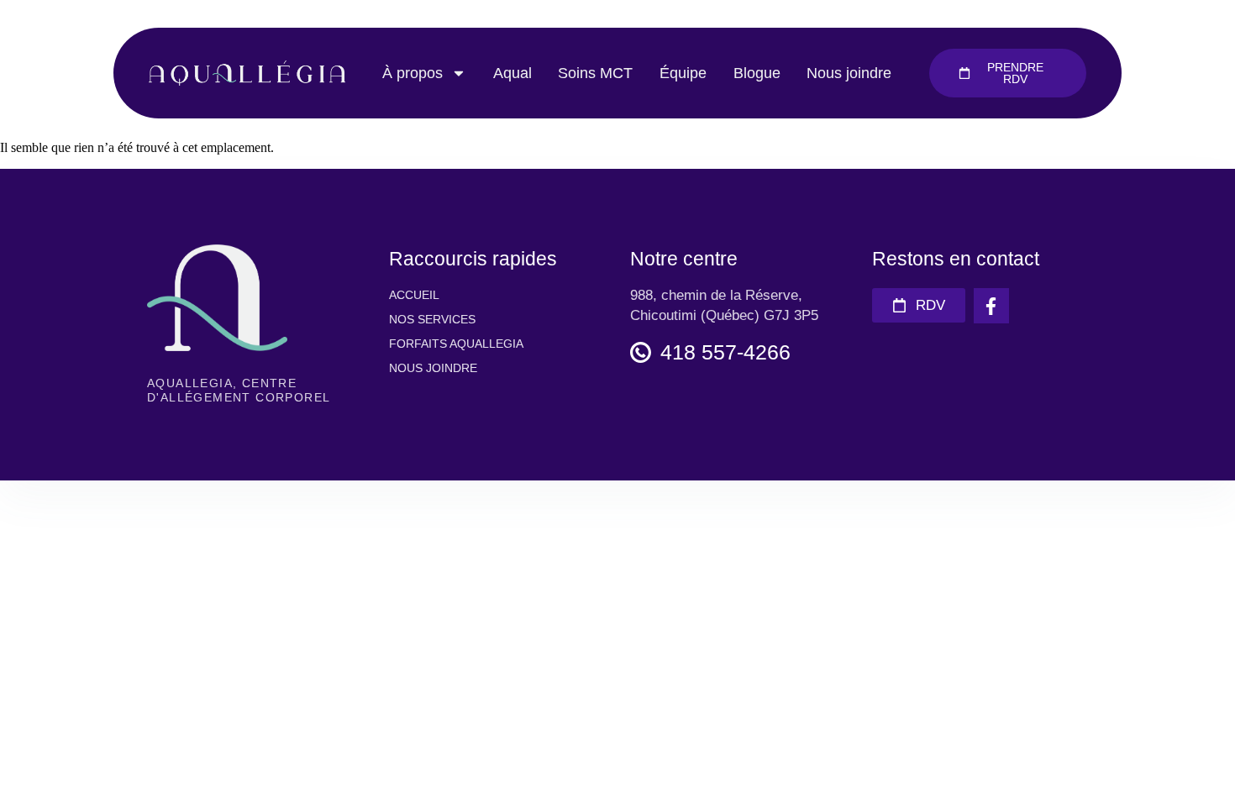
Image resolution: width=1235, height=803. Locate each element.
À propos (412, 73)
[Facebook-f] (991, 305)
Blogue (756, 73)
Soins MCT (595, 73)
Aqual (512, 73)
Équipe (683, 73)
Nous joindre (849, 73)
